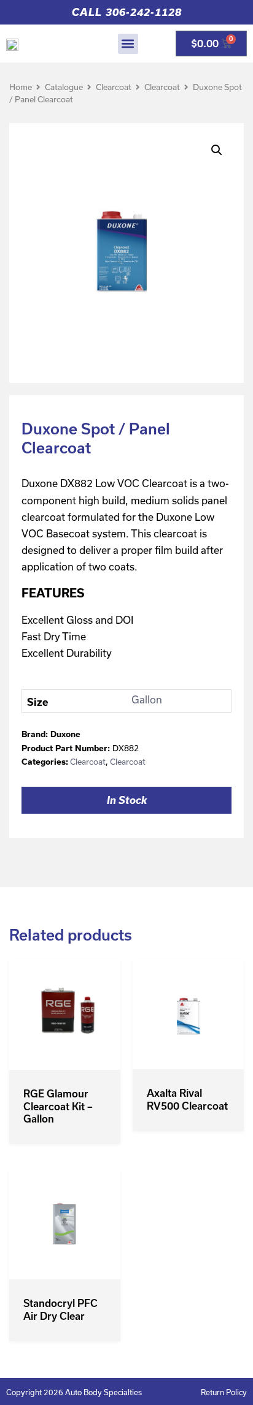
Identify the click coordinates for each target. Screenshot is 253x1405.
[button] (128, 44)
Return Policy (224, 1392)
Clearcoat (113, 87)
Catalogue (64, 87)
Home (20, 87)
